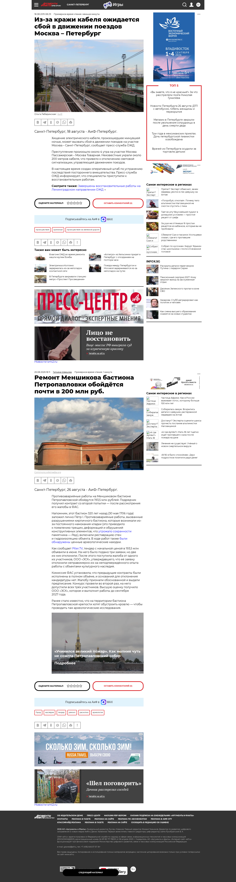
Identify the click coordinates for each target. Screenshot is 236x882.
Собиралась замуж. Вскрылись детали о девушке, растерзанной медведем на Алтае (179, 412)
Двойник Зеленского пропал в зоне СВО (179, 289)
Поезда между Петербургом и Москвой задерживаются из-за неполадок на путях (120, 268)
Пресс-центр (93, 815)
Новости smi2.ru (45, 361)
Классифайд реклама (69, 822)
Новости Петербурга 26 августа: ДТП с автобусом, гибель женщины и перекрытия (174, 109)
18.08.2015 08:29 (42, 14)
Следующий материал (91, 872)
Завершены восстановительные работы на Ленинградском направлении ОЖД (96, 187)
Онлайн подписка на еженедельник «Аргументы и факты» (162, 815)
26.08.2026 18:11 (42, 372)
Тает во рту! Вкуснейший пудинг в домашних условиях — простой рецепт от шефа (179, 215)
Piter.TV (77, 548)
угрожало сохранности (114, 531)
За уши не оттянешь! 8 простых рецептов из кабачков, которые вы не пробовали (181, 226)
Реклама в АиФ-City (161, 819)
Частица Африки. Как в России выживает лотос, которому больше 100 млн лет (180, 401)
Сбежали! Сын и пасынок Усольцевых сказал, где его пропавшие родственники (181, 237)
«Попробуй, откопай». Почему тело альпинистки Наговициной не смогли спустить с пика (180, 203)
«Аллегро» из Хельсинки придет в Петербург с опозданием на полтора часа (122, 257)
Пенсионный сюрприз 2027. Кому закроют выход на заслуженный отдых (178, 279)
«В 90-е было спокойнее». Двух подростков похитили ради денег (179, 456)
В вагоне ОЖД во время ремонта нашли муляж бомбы (67, 255)
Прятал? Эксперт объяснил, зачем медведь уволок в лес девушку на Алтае (179, 192)
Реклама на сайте (104, 819)
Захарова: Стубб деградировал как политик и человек (179, 301)
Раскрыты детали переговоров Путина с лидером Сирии (177, 267)
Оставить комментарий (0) (118, 203)
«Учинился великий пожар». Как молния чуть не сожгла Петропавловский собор (97, 653)
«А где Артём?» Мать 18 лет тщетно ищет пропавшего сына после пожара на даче (180, 435)
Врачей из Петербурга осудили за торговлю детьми (174, 150)
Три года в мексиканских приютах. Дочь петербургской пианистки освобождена (174, 136)
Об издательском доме (70, 815)
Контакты (62, 819)
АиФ (60, 114)
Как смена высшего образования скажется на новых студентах (178, 312)
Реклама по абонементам (132, 819)
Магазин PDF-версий (115, 815)
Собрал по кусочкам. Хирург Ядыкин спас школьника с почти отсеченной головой (181, 249)
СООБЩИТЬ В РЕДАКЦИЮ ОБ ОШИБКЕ (150, 822)
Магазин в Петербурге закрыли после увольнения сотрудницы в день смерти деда (174, 122)
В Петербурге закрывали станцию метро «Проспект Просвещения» (67, 278)
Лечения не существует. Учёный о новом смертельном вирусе (179, 444)
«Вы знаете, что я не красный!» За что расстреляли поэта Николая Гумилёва (174, 95)
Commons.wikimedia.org (47, 472)
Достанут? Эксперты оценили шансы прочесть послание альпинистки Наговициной (181, 423)
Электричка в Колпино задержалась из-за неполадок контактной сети (65, 268)
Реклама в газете (81, 819)
